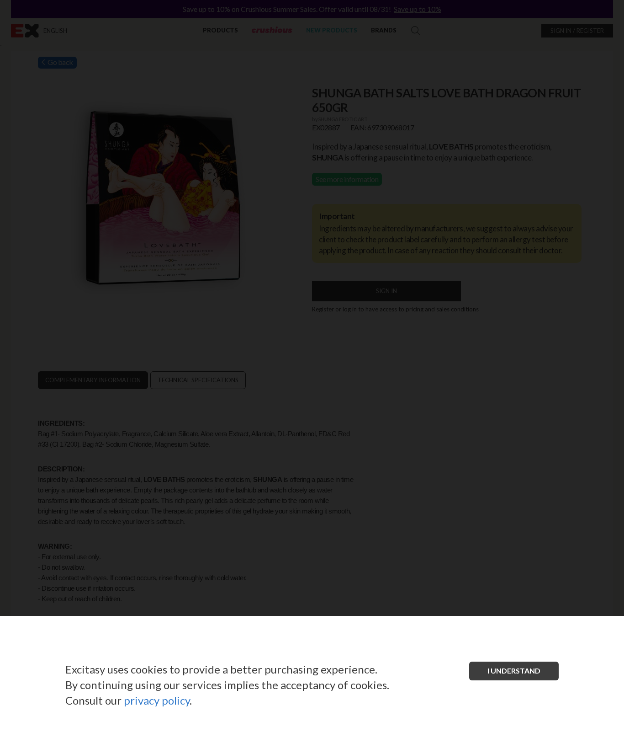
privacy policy (157, 700)
